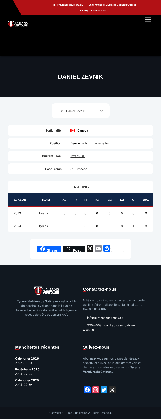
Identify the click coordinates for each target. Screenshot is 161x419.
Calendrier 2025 (27, 380)
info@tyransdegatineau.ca (68, 5)
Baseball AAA (98, 10)
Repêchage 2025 (27, 369)
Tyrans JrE (77, 156)
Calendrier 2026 (27, 358)
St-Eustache (78, 169)
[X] (90, 249)
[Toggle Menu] (148, 19)
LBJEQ (84, 10)
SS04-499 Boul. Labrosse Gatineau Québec (112, 5)
